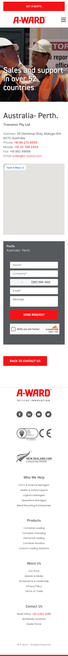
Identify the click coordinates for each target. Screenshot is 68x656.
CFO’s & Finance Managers (33, 485)
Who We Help (34, 477)
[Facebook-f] (20, 414)
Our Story (34, 571)
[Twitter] (48, 414)
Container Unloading (34, 533)
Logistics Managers (34, 495)
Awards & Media (34, 576)
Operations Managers (33, 500)
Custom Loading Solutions (34, 548)
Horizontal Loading (33, 538)
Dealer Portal (34, 624)
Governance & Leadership (34, 581)
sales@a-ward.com (27, 156)
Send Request (34, 315)
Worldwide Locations (34, 619)
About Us (34, 563)
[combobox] (20, 282)
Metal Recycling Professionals (34, 505)
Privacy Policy (34, 586)
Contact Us (34, 606)
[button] (63, 20)
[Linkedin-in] (29, 414)
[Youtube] (39, 414)
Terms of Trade (34, 591)
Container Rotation (34, 543)
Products (34, 520)
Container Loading (34, 528)
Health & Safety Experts (34, 490)
